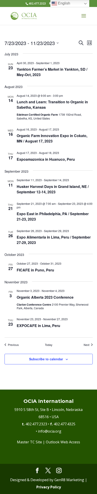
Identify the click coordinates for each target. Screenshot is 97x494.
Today (48, 345)
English (63, 3)
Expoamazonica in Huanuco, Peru (46, 159)
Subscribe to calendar (46, 359)
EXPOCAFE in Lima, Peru (38, 325)
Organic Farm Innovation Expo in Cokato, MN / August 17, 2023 (52, 138)
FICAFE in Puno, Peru (35, 270)
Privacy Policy (48, 487)
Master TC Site (29, 442)
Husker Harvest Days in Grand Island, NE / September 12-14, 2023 (53, 189)
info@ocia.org (49, 431)
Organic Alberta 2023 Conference (45, 297)
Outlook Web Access (63, 442)
